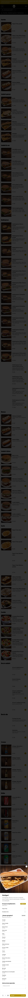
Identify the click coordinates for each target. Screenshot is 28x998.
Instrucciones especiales (8, 983)
